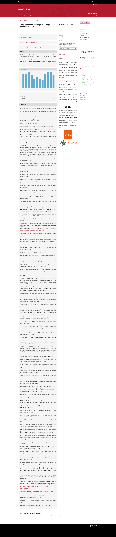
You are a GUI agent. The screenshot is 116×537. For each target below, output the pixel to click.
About (31, 15)
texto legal (62, 91)
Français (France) (84, 39)
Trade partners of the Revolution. (38, 516)
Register (92, 1)
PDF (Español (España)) (70, 29)
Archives (26, 15)
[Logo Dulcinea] (68, 142)
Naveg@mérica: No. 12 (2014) (53, 516)
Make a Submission (85, 22)
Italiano (82, 35)
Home (21, 20)
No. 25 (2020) (31, 20)
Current (20, 15)
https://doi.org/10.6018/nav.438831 (30, 42)
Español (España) (84, 33)
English (82, 31)
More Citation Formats (64, 48)
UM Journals (87, 1)
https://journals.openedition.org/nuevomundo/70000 (32, 230)
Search (95, 15)
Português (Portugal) (84, 37)
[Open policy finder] (68, 134)
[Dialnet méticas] (88, 58)
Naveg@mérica (24, 9)
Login (97, 1)
